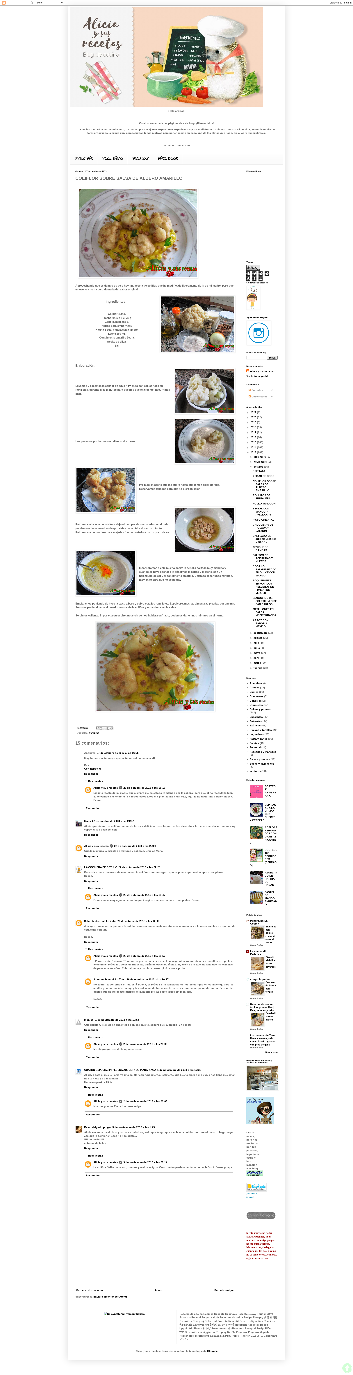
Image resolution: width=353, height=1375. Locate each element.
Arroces (254, 687)
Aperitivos (256, 683)
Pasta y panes (258, 738)
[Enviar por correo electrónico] (97, 728)
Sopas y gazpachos (262, 763)
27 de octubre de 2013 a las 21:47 (113, 820)
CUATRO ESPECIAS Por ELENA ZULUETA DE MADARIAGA (120, 1069)
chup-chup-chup (260, 979)
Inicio (158, 1290)
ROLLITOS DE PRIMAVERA (262, 497)
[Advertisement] (155, 1261)
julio (257, 642)
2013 (253, 452)
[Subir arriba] (347, 1368)
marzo (258, 662)
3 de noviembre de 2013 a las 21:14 (145, 1162)
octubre (259, 466)
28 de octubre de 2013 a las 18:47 (144, 894)
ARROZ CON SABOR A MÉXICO (260, 623)
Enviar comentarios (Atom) (110, 1296)
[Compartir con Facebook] (108, 728)
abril (257, 657)
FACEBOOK (168, 158)
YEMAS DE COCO (263, 476)
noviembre (261, 461)
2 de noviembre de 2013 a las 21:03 (145, 1044)
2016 (253, 437)
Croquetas (256, 704)
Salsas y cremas (260, 759)
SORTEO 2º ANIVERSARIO (270, 791)
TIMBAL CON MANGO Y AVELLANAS (262, 511)
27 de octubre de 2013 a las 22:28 (139, 867)
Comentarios (259, 396)
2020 (253, 417)
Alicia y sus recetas (105, 787)
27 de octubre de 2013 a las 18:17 (144, 787)
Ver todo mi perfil (257, 375)
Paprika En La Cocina (259, 922)
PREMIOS (140, 158)
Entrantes (256, 721)
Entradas (257, 390)
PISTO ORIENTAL (263, 519)
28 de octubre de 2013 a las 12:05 (138, 921)
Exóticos (255, 725)
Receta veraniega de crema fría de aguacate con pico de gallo (263, 1041)
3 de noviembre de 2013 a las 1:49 (133, 1127)
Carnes (254, 691)
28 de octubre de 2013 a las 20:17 (148, 979)
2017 (253, 432)
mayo (257, 652)
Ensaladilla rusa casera (270, 1016)
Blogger (212, 1350)
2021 (253, 412)
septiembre (261, 632)
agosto (258, 637)
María (87, 820)
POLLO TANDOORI (264, 503)
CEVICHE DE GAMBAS (260, 549)
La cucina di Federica (258, 953)
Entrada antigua (224, 1290)
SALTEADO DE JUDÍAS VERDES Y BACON (264, 539)
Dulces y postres (260, 709)
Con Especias (92, 768)
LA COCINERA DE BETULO (100, 867)
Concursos (256, 696)
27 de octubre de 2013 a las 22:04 (135, 845)
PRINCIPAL (83, 158)
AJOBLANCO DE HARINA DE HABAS (271, 878)
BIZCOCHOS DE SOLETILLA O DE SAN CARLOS (265, 601)
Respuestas (95, 781)
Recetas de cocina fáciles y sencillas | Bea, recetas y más (262, 1007)
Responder (91, 773)
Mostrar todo (271, 1052)
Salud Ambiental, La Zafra (100, 921)
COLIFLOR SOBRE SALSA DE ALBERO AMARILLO (264, 486)
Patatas (254, 743)
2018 (253, 427)
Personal (255, 747)
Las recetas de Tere (262, 1035)
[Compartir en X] (104, 728)
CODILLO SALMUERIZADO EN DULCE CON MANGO (264, 571)
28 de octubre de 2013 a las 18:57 (144, 955)
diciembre (260, 456)
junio (257, 647)
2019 (253, 422)
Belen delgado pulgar (97, 1127)
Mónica (89, 1019)
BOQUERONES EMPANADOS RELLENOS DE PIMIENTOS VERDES (263, 586)
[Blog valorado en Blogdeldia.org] (256, 1187)
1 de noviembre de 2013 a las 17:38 (179, 1069)
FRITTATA (259, 471)
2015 (253, 442)
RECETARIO (112, 158)
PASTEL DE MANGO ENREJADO (271, 898)
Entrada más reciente (89, 1290)
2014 (253, 447)
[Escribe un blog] (101, 728)
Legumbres (257, 734)
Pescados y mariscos (263, 751)
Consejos (256, 700)
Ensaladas (256, 716)
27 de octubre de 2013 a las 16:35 (118, 752)
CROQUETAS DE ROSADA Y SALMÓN (263, 527)
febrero (258, 667)
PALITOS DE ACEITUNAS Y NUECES (263, 558)
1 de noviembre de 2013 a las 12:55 (117, 1019)
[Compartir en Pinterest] (111, 728)
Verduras (94, 733)
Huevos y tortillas (261, 729)
